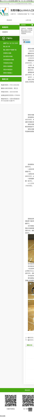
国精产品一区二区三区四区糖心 (11, 43)
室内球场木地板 (8, 56)
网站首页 (9, 20)
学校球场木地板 (8, 63)
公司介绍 (28, 20)
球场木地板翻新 (8, 66)
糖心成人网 (6, 46)
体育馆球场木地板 (8, 59)
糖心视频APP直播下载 (9, 50)
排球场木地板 (7, 53)
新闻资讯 (5, 32)
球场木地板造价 (8, 69)
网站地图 (2, 416)
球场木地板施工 (8, 73)
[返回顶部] (30, 409)
